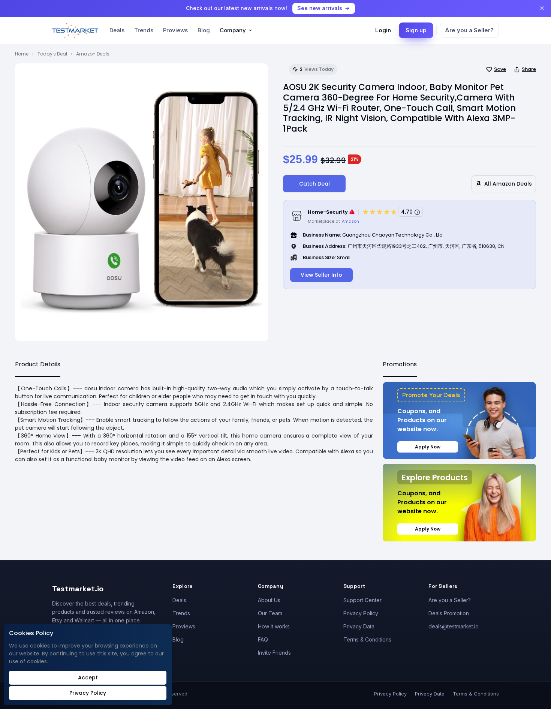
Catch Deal (314, 183)
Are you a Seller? (469, 30)
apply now (427, 447)
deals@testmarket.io (453, 626)
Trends (143, 30)
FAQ (263, 639)
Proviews (175, 30)
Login (383, 30)
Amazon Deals (92, 54)
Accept (88, 677)
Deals (116, 30)
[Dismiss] (542, 8)
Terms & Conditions (367, 639)
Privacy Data (358, 626)
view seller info (321, 275)
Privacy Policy (360, 613)
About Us (269, 600)
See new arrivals (319, 8)
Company (233, 30)
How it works (274, 626)
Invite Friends (274, 652)
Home (21, 54)
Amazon (350, 221)
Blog (204, 30)
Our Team (270, 613)
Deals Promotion (448, 613)
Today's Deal (52, 54)
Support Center (362, 600)
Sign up (416, 30)
